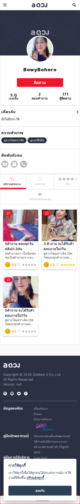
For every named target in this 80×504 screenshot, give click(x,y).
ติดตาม (40, 82)
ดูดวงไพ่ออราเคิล (14, 140)
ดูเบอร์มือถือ (37, 140)
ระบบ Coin (41, 457)
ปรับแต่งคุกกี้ (35, 478)
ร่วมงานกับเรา (43, 419)
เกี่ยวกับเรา (41, 408)
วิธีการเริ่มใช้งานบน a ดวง (50, 441)
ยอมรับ (40, 490)
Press (38, 414)
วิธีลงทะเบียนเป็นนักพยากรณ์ (52, 436)
